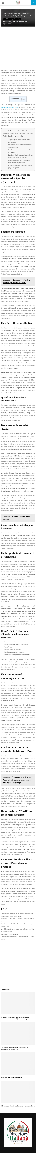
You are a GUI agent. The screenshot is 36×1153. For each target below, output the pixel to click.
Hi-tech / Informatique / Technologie (12, 18)
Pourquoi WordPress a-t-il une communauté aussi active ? (17, 938)
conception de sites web (9, 107)
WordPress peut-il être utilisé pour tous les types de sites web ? (17, 925)
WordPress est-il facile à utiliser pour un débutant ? (17, 920)
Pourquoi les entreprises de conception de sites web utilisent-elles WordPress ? (17, 915)
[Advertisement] (18, 49)
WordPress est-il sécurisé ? (10, 934)
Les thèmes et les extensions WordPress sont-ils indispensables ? (17, 930)
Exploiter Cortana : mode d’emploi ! (12, 1077)
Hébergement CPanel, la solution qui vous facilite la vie (18, 1106)
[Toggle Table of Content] (22, 99)
